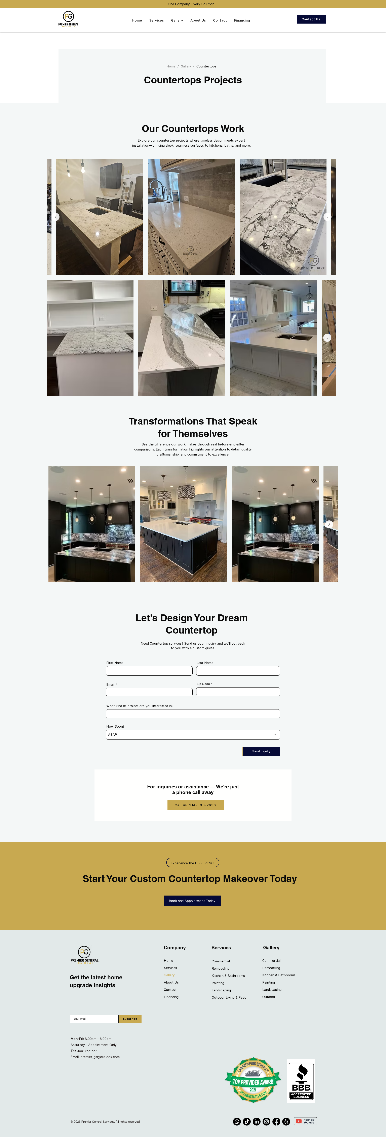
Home (168, 961)
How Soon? (115, 726)
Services (170, 968)
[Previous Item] (55, 217)
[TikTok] (247, 1122)
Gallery (169, 975)
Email (110, 684)
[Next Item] (327, 217)
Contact (170, 990)
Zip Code (203, 684)
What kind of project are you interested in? (139, 705)
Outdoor (268, 997)
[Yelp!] (286, 1122)
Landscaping (221, 990)
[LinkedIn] (257, 1122)
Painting (218, 983)
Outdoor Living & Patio (226, 997)
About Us (171, 982)
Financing (171, 997)
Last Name (205, 662)
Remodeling (220, 968)
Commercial (221, 961)
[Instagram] (266, 1122)
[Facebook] (276, 1122)
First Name (114, 662)
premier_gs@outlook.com (100, 1057)
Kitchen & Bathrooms (226, 976)
